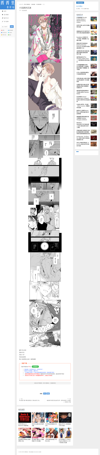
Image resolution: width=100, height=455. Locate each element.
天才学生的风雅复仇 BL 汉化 (51, 424)
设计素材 (6, 14)
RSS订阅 (4, 34)
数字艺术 (6, 18)
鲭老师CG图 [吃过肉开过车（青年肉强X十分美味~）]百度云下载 (59, 401)
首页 (5, 11)
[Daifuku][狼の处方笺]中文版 (38, 424)
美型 (48, 393)
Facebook (4, 32)
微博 (3, 30)
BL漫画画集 (38, 4)
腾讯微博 (11, 30)
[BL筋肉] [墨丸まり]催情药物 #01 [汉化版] (38, 440)
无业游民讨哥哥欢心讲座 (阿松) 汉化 (24, 440)
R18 (45, 393)
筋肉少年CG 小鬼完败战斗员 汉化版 (65, 424)
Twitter (10, 32)
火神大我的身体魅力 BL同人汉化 (51, 440)
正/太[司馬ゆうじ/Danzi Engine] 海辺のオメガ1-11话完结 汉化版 (65, 441)
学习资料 (6, 21)
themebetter (36, 452)
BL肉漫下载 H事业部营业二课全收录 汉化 (29, 400)
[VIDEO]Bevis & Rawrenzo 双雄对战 (23, 424)
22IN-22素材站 (7, 4)
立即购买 (35, 366)
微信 (10, 34)
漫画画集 (33, 4)
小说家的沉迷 (25, 7)
